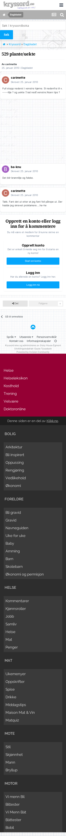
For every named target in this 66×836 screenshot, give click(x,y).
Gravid (11, 520)
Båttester (13, 820)
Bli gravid (13, 512)
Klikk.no (52, 421)
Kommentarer (17, 601)
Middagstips (16, 705)
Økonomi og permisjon (25, 574)
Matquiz (12, 720)
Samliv (11, 624)
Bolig (10, 434)
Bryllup (11, 770)
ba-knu (16, 167)
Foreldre (14, 499)
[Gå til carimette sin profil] (5, 80)
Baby (10, 543)
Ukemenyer (16, 674)
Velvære (11, 401)
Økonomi (13, 485)
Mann (10, 762)
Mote (10, 733)
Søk (6, 34)
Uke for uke (15, 535)
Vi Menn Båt (16, 812)
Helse (9, 370)
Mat (9, 639)
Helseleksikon (16, 378)
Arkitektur (14, 447)
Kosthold (11, 386)
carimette (11, 64)
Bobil (10, 827)
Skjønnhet (14, 754)
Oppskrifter (15, 681)
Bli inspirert (15, 455)
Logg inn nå (33, 284)
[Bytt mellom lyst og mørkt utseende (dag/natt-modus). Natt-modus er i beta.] (55, 340)
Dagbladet (27, 67)
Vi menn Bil (15, 796)
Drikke (11, 697)
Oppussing (15, 462)
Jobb (10, 616)
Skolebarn (14, 566)
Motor (11, 783)
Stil (8, 747)
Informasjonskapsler (39, 340)
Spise (10, 689)
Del (16, 303)
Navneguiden (17, 528)
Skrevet (24, 82)
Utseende (25, 336)
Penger (12, 647)
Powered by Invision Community (33, 352)
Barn (9, 559)
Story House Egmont (50, 345)
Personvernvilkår (47, 336)
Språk (10, 336)
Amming (13, 551)
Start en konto (33, 261)
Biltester (13, 804)
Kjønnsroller (16, 608)
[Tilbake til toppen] (33, 327)
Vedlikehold (16, 478)
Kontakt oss (16, 340)
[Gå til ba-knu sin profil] (5, 169)
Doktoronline (15, 409)
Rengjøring (15, 470)
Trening (10, 393)
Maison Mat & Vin (20, 712)
